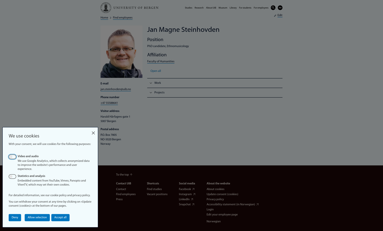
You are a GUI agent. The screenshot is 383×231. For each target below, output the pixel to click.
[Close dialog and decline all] (93, 131)
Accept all (60, 217)
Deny (15, 217)
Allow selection (37, 217)
